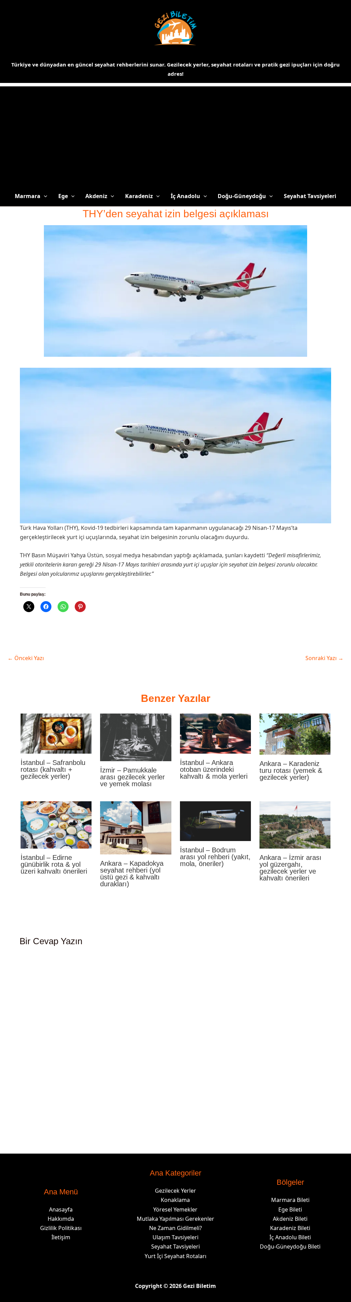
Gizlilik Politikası (61, 1228)
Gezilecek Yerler (175, 1190)
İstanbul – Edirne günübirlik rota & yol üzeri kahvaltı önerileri (54, 864)
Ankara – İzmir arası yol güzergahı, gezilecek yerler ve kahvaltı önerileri (290, 868)
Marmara (27, 196)
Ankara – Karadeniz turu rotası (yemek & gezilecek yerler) (290, 770)
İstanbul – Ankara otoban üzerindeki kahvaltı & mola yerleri (213, 769)
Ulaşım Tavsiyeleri (175, 1237)
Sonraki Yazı (324, 658)
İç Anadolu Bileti (290, 1237)
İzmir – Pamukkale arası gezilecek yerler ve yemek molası (132, 777)
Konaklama (175, 1200)
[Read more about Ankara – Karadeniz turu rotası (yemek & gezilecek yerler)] (294, 734)
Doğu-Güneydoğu (242, 196)
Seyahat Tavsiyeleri (310, 196)
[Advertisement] (175, 134)
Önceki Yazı (26, 658)
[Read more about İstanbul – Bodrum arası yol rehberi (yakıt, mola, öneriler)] (215, 820)
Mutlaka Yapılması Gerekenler (175, 1218)
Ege (63, 196)
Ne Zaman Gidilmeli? (175, 1228)
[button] (43, 196)
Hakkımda (61, 1218)
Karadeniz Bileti (290, 1228)
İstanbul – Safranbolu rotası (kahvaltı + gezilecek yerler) (53, 769)
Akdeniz (96, 196)
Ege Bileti (290, 1209)
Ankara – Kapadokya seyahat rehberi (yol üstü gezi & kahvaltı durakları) (132, 874)
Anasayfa (61, 1209)
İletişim (60, 1237)
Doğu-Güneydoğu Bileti (290, 1246)
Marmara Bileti (290, 1200)
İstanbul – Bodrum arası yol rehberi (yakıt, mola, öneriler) (215, 856)
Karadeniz (139, 196)
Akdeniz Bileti (290, 1218)
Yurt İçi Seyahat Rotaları (175, 1256)
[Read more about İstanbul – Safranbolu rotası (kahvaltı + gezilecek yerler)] (56, 733)
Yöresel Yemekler (175, 1209)
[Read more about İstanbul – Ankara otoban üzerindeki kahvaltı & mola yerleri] (215, 733)
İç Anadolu (185, 196)
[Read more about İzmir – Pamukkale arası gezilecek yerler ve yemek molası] (135, 737)
